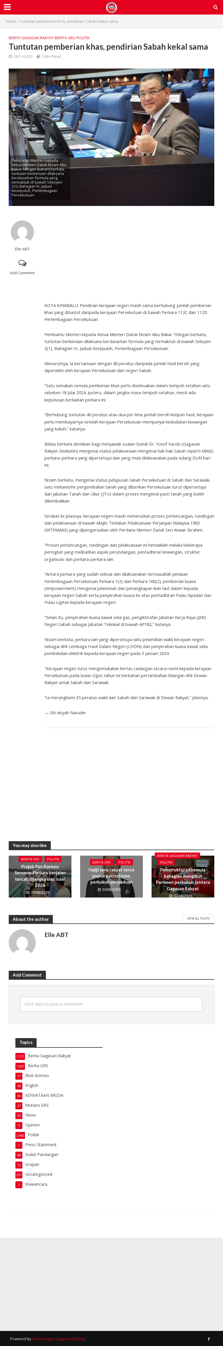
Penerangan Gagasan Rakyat (58, 1338)
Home (11, 21)
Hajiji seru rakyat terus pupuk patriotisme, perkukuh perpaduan (111, 876)
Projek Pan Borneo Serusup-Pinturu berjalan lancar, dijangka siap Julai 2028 (40, 876)
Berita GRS (65, 37)
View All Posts (198, 918)
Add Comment (22, 272)
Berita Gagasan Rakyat (31, 37)
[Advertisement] (129, 252)
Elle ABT (22, 249)
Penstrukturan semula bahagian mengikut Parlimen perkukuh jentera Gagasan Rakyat (183, 879)
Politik (83, 37)
